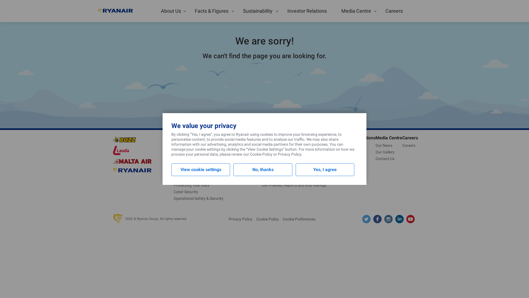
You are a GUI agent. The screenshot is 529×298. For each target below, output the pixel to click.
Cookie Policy (261, 154)
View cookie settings (200, 169)
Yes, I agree (325, 169)
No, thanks (263, 169)
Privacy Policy (289, 154)
